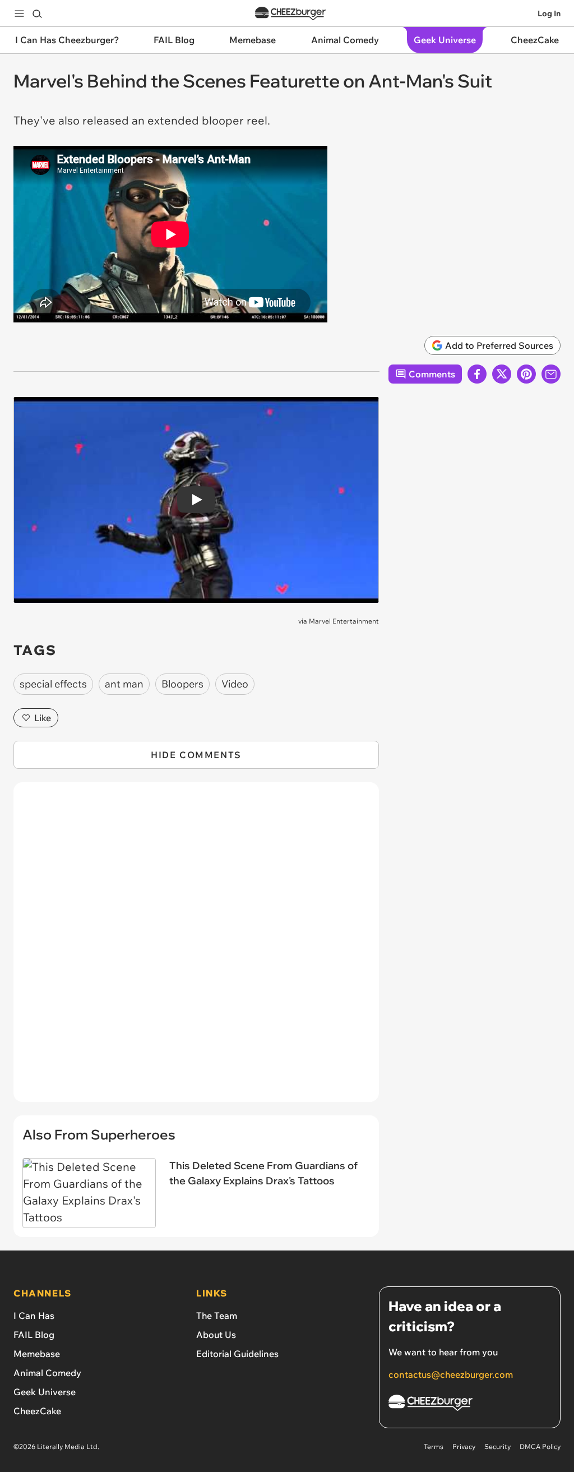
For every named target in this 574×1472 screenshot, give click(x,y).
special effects (53, 683)
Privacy (463, 1446)
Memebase (36, 1353)
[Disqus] (196, 948)
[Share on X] (501, 374)
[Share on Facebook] (477, 374)
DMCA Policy (540, 1446)
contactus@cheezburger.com (450, 1374)
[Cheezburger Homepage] (290, 14)
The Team (216, 1315)
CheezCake (37, 1410)
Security (497, 1446)
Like (42, 717)
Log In (549, 13)
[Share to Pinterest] (526, 374)
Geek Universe (44, 1391)
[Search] (37, 13)
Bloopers (182, 683)
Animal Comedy (47, 1372)
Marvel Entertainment (344, 621)
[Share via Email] (551, 374)
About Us (216, 1334)
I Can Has (33, 1315)
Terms (433, 1446)
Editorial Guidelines (237, 1353)
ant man (124, 683)
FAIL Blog (33, 1334)
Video (234, 683)
